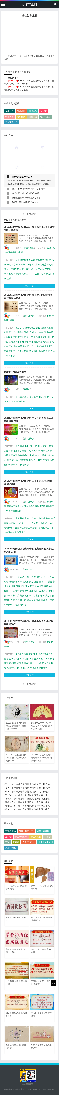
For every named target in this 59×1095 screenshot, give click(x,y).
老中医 (34, 269)
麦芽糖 (48, 595)
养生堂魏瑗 (36, 837)
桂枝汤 (12, 591)
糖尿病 (27, 389)
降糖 (52, 274)
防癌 (43, 518)
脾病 (44, 455)
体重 (19, 532)
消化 (49, 460)
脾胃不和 (11, 595)
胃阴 (17, 464)
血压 (40, 446)
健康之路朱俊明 (45, 842)
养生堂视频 (29, 248)
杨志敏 (23, 600)
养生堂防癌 (40, 506)
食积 (17, 460)
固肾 (47, 658)
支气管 (47, 663)
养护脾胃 (24, 460)
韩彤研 (47, 837)
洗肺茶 (43, 111)
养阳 (31, 342)
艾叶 (38, 577)
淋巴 (24, 532)
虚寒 (6, 346)
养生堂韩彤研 (21, 837)
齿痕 (17, 595)
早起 (43, 600)
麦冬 (15, 581)
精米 (13, 401)
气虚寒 (20, 351)
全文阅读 (29, 285)
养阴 (45, 337)
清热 (9, 658)
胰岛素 (35, 397)
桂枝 (48, 577)
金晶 (42, 523)
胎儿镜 (8, 837)
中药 (29, 264)
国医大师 (37, 663)
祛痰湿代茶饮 (15, 269)
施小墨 (26, 668)
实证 (15, 455)
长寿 (27, 518)
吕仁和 (19, 658)
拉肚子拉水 (27, 176)
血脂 (42, 269)
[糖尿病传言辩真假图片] (11, 380)
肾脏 (36, 658)
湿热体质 (21, 117)
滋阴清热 (43, 668)
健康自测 (17, 198)
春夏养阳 (15, 342)
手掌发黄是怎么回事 (31, 198)
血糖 (13, 264)
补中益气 (8, 605)
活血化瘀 (33, 332)
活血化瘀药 (41, 327)
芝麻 (27, 595)
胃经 (46, 586)
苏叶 (40, 337)
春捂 (36, 351)
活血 (48, 351)
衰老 (22, 577)
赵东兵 (36, 523)
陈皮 (43, 577)
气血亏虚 (33, 595)
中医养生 (22, 346)
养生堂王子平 (47, 527)
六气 (33, 346)
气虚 (49, 327)
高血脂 (19, 260)
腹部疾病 (17, 176)
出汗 (44, 332)
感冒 (18, 327)
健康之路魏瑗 (43, 831)
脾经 (23, 586)
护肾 (26, 337)
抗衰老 (28, 577)
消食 (38, 450)
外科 (19, 523)
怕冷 (40, 595)
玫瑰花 (10, 274)
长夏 (31, 337)
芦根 (21, 337)
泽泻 (42, 260)
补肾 (18, 577)
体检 (39, 518)
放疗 (32, 518)
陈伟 (29, 397)
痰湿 (28, 269)
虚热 (37, 586)
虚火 (9, 586)
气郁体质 (9, 117)
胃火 (33, 450)
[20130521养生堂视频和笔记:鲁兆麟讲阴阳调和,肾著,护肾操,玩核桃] (11, 306)
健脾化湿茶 (45, 117)
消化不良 (33, 446)
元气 (22, 591)
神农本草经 (21, 264)
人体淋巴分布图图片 (31, 202)
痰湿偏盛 (42, 264)
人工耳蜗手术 (29, 842)
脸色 (33, 600)
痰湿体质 (51, 248)
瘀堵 (22, 605)
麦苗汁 (19, 401)
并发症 (42, 658)
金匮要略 (19, 332)
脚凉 (38, 600)
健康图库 (17, 202)
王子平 (30, 523)
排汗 (49, 337)
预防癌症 (13, 523)
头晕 (52, 577)
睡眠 (41, 581)
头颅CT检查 (10, 848)
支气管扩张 (21, 654)
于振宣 (50, 446)
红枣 (6, 581)
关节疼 (51, 600)
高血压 (25, 446)
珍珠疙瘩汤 (10, 831)
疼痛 (11, 450)
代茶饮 (48, 269)
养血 (27, 586)
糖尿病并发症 (15, 663)
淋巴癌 (16, 527)
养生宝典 (40, 56)
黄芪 (38, 260)
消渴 (13, 668)
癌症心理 (11, 506)
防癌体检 (19, 506)
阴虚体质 (33, 111)
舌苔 (27, 591)
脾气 (40, 455)
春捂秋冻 (38, 342)
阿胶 (32, 586)
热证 (41, 586)
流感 (26, 332)
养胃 (24, 450)
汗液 (11, 346)
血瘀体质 (9, 111)
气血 (17, 600)
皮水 (31, 591)
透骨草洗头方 (11, 122)
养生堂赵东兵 (15, 511)
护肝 (22, 342)
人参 (33, 260)
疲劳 (18, 586)
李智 (13, 658)
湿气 (35, 337)
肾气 (29, 346)
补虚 (51, 586)
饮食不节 (39, 274)
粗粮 (24, 397)
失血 (36, 591)
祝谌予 (36, 668)
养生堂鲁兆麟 (10, 252)
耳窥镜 (16, 842)
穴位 (15, 193)
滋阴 (41, 591)
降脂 (9, 264)
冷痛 (15, 605)
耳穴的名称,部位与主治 (28, 193)
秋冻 (43, 351)
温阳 (9, 668)
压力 (24, 523)
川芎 (22, 327)
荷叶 (24, 269)
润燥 (29, 600)
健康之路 (28, 569)
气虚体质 (21, 111)
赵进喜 (29, 663)
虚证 (11, 455)
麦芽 (31, 581)
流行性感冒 (30, 327)
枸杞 (11, 581)
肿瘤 (22, 518)
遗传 (9, 401)
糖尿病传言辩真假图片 (15, 372)
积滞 (47, 450)
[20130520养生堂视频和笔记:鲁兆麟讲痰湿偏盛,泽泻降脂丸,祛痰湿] (11, 238)
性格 (40, 460)
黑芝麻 (26, 581)
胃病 (44, 446)
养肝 (27, 342)
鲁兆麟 (34, 264)
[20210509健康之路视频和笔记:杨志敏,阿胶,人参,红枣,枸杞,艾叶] (11, 560)
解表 (26, 351)
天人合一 (30, 274)
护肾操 (16, 337)
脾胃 (6, 450)
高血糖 (48, 260)
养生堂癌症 (29, 506)
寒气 (52, 342)
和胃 (13, 464)
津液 (17, 591)
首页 (31, 56)
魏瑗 (7, 842)
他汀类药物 (23, 455)
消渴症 (7, 646)
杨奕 (15, 189)
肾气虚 (12, 332)
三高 (29, 450)
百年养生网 (29, 4)
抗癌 (48, 518)
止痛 (20, 581)
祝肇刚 (47, 654)
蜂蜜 (22, 595)
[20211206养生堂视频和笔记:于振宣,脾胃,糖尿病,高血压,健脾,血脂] (11, 429)
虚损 (45, 591)
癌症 (18, 518)
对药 (18, 668)
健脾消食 (11, 460)
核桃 (49, 315)
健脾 (43, 450)
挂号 (45, 460)
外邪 (11, 356)
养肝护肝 (13, 351)
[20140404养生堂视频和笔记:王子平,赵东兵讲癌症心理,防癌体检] (11, 492)
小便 (15, 346)
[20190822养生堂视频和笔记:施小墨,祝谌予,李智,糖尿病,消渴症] (11, 632)
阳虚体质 (33, 117)
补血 (45, 581)
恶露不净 (17, 450)
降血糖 (46, 397)
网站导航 (23, 56)
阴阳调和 (8, 337)
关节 (13, 600)
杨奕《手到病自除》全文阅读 (31, 189)
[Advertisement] (29, 37)
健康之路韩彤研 (26, 831)
